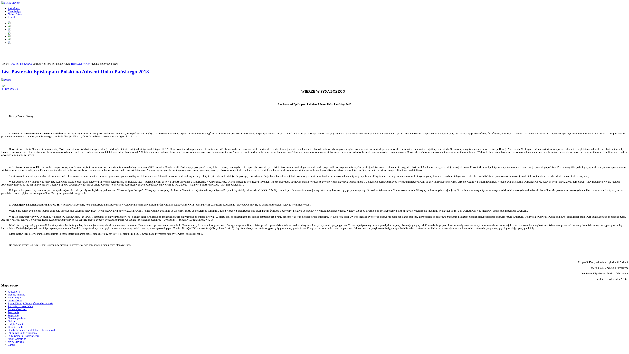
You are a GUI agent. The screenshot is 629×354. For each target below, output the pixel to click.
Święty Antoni (15, 324)
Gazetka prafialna (17, 318)
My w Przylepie (16, 341)
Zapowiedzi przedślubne (20, 306)
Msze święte (14, 11)
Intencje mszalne (16, 294)
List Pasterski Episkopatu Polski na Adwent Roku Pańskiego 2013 (75, 72)
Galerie (11, 321)
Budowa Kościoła (17, 309)
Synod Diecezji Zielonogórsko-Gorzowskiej (31, 303)
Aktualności (14, 8)
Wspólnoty (13, 315)
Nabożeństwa (15, 14)
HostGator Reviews (81, 63)
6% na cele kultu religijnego (22, 333)
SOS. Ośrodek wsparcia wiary (23, 335)
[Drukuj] (6, 79)
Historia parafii (15, 327)
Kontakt (12, 17)
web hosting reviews (21, 63)
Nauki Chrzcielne (17, 338)
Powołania (13, 312)
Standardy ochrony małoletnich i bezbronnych (32, 330)
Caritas (11, 344)
